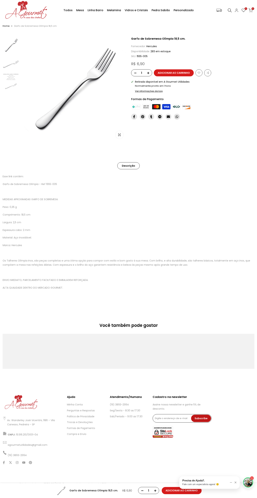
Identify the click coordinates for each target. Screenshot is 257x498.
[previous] (28, 89)
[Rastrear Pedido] (219, 10)
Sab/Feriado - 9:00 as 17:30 (126, 416)
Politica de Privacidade (80, 416)
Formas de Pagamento (81, 428)
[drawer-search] (230, 10)
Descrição (128, 166)
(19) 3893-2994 (119, 404)
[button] (198, 72)
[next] (118, 89)
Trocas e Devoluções (80, 422)
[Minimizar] (231, 482)
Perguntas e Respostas (81, 410)
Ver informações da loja (149, 91)
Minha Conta (75, 404)
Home (6, 26)
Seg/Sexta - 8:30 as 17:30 (125, 410)
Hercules (151, 46)
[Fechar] (235, 482)
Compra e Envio (76, 434)
